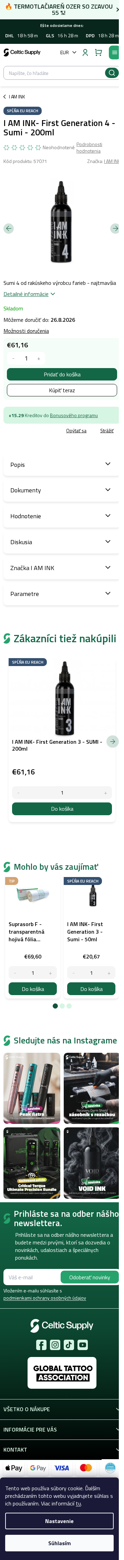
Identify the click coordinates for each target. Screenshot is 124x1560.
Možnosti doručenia (26, 331)
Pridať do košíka (62, 374)
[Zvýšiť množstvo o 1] (38, 358)
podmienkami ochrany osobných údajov (44, 1297)
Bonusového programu (74, 415)
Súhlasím (59, 1543)
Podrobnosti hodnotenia (89, 147)
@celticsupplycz (69, 1345)
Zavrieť (52, 431)
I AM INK (112, 161)
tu (78, 1503)
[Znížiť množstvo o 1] (13, 358)
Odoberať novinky (89, 1277)
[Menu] (115, 52)
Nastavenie (59, 1521)
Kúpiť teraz (62, 390)
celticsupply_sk (55, 1345)
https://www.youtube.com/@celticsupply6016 (83, 1345)
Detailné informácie (26, 294)
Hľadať (112, 73)
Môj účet (85, 52)
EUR (64, 52)
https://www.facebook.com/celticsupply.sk (41, 1345)
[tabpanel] (32, 936)
